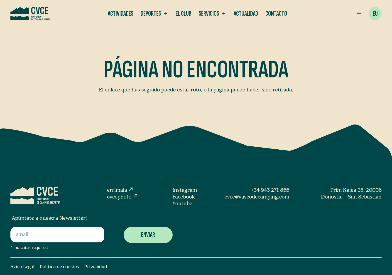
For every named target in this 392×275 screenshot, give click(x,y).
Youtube (182, 204)
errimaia (120, 190)
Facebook (183, 197)
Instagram (184, 190)
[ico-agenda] (359, 13)
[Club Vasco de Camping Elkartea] (30, 13)
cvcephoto (122, 197)
